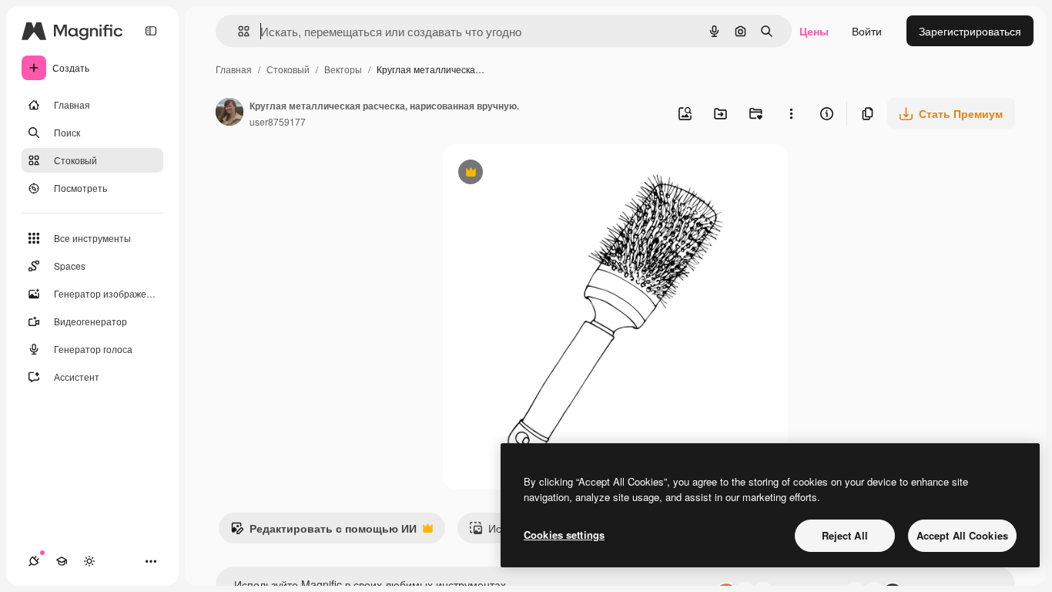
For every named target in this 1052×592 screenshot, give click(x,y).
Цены (814, 31)
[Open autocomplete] (237, 31)
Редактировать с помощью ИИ (323, 531)
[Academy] (61, 561)
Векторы (343, 69)
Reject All (845, 535)
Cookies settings (564, 534)
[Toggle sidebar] (151, 30)
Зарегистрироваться (970, 31)
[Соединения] (34, 561)
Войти (867, 31)
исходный (546, 174)
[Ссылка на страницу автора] (229, 113)
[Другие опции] (791, 113)
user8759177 (278, 121)
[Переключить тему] (89, 561)
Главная (234, 69)
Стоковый (288, 69)
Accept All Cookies (962, 535)
